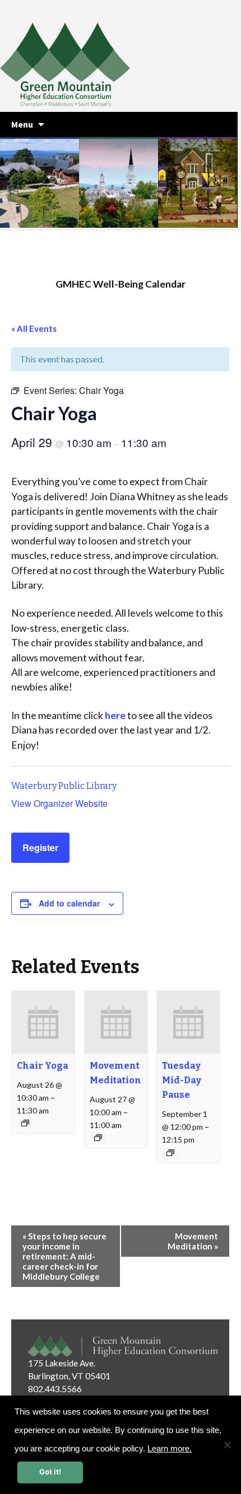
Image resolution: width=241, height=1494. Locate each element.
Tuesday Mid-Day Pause (181, 1080)
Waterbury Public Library (64, 786)
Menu (22, 124)
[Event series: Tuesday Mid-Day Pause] (170, 1152)
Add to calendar (69, 903)
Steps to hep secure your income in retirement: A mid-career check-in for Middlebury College (64, 1256)
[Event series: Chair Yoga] (25, 1123)
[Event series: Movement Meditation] (98, 1137)
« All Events (34, 328)
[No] (227, 1444)
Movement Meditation (193, 1241)
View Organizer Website (59, 803)
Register (40, 847)
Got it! (50, 1471)
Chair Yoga (42, 1065)
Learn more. (169, 1448)
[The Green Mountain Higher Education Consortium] (77, 67)
